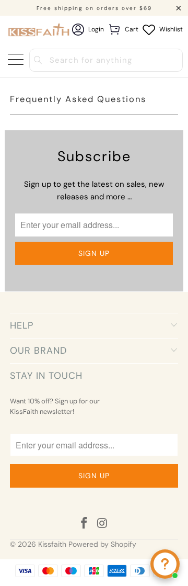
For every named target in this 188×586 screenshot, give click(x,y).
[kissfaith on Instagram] (103, 524)
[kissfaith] (39, 29)
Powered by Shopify (102, 544)
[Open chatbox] (165, 564)
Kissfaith (52, 544)
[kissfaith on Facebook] (84, 524)
